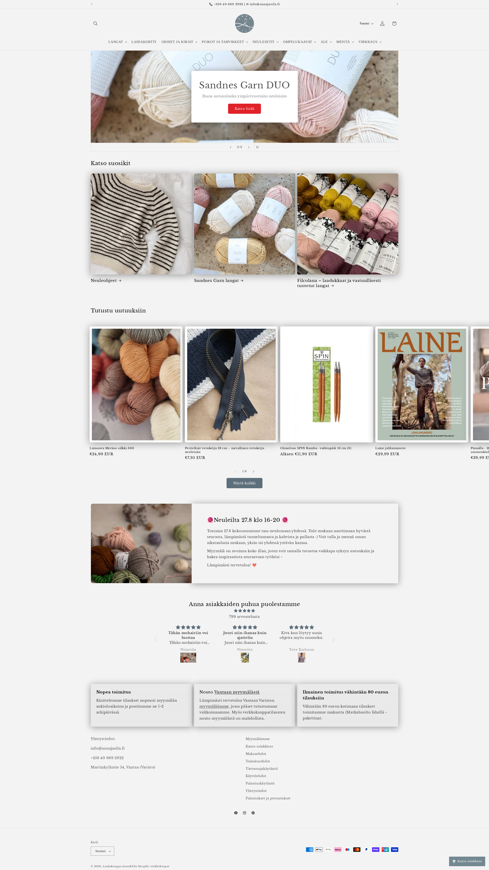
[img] (244, 611)
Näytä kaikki (244, 483)
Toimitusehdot (258, 761)
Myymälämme (258, 739)
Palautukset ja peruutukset (268, 798)
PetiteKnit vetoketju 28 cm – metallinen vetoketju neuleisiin (224, 450)
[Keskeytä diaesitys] (258, 147)
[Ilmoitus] (397, 4)
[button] (95, 23)
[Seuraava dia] (248, 147)
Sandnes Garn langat (216, 280)
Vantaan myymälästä (237, 692)
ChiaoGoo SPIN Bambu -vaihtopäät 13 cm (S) (315, 448)
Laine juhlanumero (390, 448)
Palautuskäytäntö (260, 783)
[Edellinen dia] (230, 147)
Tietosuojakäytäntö (262, 769)
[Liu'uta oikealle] (253, 471)
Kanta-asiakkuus (259, 746)
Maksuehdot (256, 754)
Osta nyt (244, 109)
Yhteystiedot (256, 791)
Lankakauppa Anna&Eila (120, 866)
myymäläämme (214, 706)
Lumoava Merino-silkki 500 (112, 448)
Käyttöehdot (256, 776)
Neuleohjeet (104, 280)
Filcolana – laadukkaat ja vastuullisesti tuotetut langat (339, 283)
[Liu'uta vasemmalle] (235, 471)
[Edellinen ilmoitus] (91, 4)
